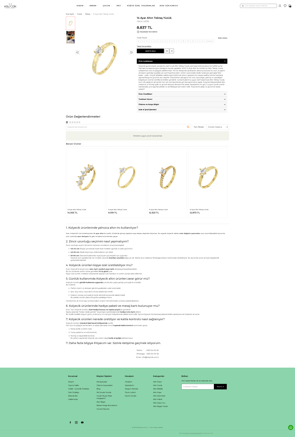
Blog (98, 389)
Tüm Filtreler (199, 127)
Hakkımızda (73, 399)
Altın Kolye (157, 382)
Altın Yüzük (157, 385)
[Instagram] (76, 422)
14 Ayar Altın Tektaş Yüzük (76, 209)
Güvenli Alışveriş (103, 409)
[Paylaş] (172, 51)
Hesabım (128, 382)
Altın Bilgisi (101, 402)
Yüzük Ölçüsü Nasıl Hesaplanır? (104, 397)
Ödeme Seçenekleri (105, 385)
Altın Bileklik (158, 389)
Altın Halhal (157, 399)
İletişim (71, 382)
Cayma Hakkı (73, 385)
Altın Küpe (157, 392)
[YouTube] (82, 422)
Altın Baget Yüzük (160, 406)
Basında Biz (73, 396)
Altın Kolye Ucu (159, 403)
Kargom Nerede (131, 389)
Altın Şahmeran (159, 396)
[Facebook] (70, 422)
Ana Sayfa (70, 14)
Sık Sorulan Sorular (104, 392)
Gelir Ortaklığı (73, 392)
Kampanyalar (102, 382)
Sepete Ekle (150, 51)
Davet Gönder (130, 396)
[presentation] (77, 52)
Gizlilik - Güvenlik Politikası (78, 389)
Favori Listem (130, 392)
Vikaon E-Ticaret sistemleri (193, 433)
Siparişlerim (129, 385)
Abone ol (220, 387)
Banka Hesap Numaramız (107, 405)
